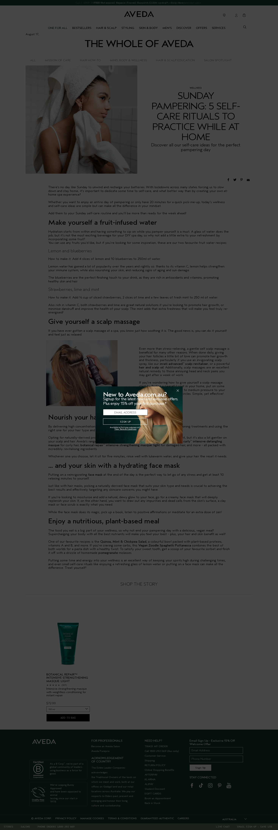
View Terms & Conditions (125, 429)
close (168, 390)
